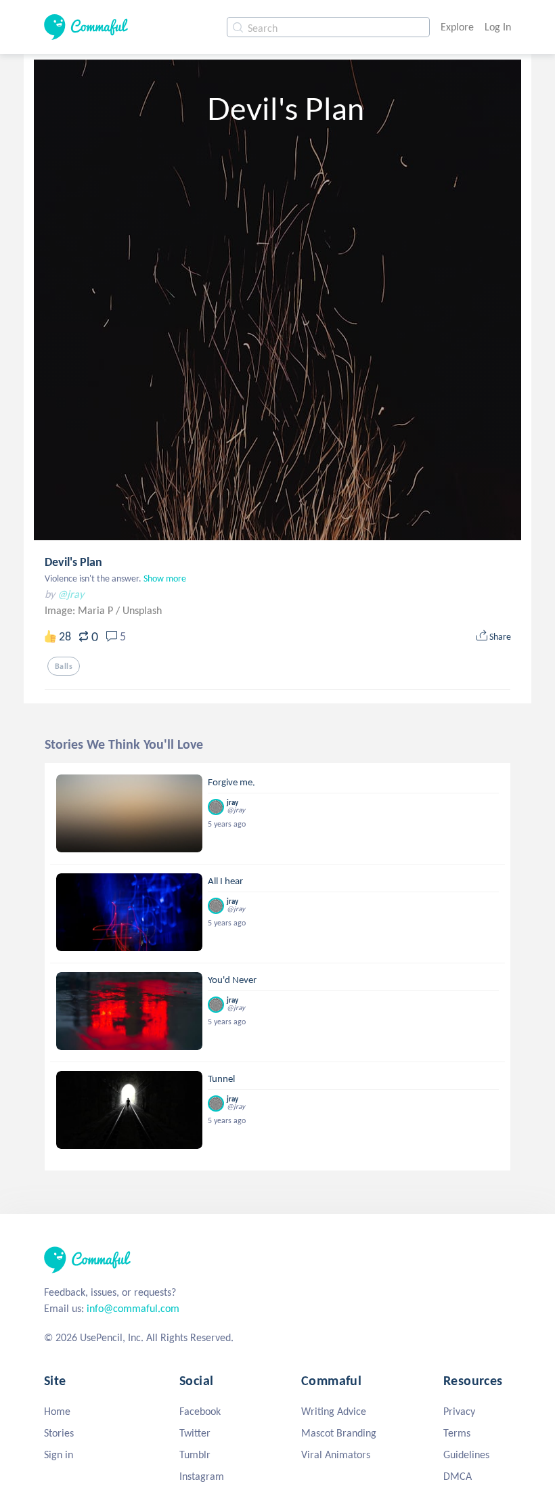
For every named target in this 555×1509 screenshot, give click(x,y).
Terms (456, 1432)
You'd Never (232, 980)
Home (57, 1411)
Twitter (194, 1432)
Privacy (459, 1411)
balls (63, 666)
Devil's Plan (73, 561)
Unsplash (142, 610)
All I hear (225, 881)
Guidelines (466, 1454)
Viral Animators (335, 1454)
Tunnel (221, 1078)
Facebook (200, 1411)
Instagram (201, 1476)
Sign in (58, 1454)
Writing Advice (333, 1411)
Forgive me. (231, 782)
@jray (71, 594)
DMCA (457, 1476)
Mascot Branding (338, 1432)
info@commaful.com (133, 1308)
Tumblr (194, 1454)
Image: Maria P (80, 610)
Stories (59, 1432)
